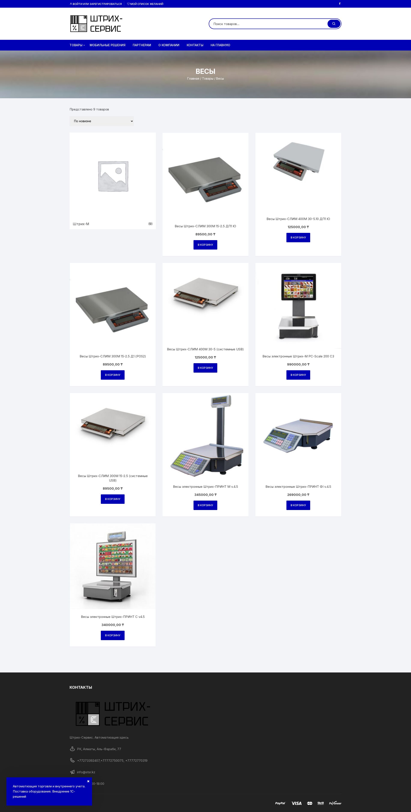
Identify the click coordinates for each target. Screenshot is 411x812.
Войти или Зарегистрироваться (97, 4)
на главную (220, 45)
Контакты (195, 45)
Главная (193, 78)
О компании (168, 45)
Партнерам (142, 45)
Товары (76, 45)
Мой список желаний (146, 4)
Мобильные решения (107, 45)
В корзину (205, 244)
